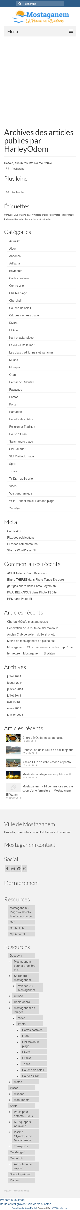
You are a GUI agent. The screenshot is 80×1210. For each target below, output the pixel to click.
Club (16, 214)
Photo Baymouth (36, 573)
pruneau (69, 214)
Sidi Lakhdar (17, 449)
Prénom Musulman (12, 1200)
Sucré (42, 219)
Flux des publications (20, 537)
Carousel (8, 214)
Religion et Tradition (22, 426)
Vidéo (13, 486)
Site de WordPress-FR (21, 550)
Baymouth (15, 271)
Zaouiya (14, 508)
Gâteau (37, 214)
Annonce (15, 256)
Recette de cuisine (21, 419)
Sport (36, 219)
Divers (13, 323)
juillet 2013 (14, 695)
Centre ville (16, 285)
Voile (48, 219)
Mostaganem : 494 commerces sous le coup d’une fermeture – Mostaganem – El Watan (39, 790)
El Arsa (13, 330)
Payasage (15, 389)
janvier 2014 (15, 689)
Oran (12, 374)
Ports (12, 404)
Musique (14, 367)
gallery (30, 214)
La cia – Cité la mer (21, 345)
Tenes (13, 471)
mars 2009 (14, 708)
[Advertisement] (40, 79)
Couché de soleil (20, 308)
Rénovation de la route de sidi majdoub (32, 628)
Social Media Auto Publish (24, 1208)
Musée (13, 360)
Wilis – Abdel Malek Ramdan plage (31, 501)
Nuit (51, 214)
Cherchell (15, 300)
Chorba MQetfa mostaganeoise (27, 621)
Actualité (14, 241)
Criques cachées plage (24, 315)
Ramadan (19, 219)
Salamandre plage (21, 441)
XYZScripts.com (60, 1208)
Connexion (14, 531)
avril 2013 (13, 702)
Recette (28, 219)
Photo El (26, 599)
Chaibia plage (18, 293)
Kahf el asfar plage (21, 337)
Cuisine (22, 214)
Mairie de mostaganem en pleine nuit (31, 641)
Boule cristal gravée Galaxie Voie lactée (25, 1204)
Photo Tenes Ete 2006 (49, 579)
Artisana (14, 263)
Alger (12, 248)
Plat (63, 214)
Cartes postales (19, 278)
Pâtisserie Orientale (22, 382)
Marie (45, 214)
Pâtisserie (9, 219)
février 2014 (15, 682)
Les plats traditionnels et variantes (31, 352)
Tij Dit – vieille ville (21, 478)
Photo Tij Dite (48, 592)
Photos (56, 214)
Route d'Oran (18, 434)
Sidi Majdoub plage (21, 456)
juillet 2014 (14, 676)
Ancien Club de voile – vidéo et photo (31, 634)
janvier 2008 (15, 714)
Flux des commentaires (22, 544)
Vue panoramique (20, 493)
